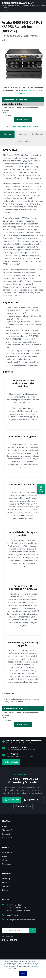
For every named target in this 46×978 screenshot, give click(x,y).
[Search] (32, 930)
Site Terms (6, 886)
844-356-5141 (13, 800)
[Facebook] (3, 940)
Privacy (5, 890)
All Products (7, 852)
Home (4, 826)
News (4, 856)
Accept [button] (23, 973)
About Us (6, 860)
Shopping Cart (8, 830)
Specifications (37, 134)
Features (22, 134)
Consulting (6, 864)
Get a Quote (23, 120)
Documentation (23, 141)
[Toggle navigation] (5, 8)
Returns (5, 882)
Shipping (6, 879)
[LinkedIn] (15, 940)
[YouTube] (11, 940)
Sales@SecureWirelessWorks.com (21, 919)
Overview (8, 134)
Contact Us (6, 834)
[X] (7, 940)
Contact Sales (24, 806)
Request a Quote (34, 800)
